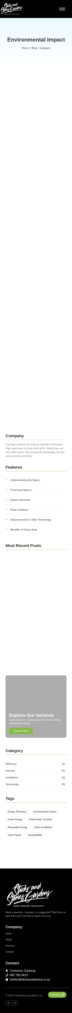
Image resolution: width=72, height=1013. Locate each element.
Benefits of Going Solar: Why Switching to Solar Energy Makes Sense (35, 346)
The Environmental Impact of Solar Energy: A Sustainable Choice (31, 133)
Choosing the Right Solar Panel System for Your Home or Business (33, 296)
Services (10, 945)
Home (9, 933)
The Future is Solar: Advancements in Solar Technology (26, 396)
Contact (10, 951)
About (9, 939)
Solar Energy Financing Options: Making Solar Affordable (35, 664)
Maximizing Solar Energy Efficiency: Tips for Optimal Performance (30, 215)
